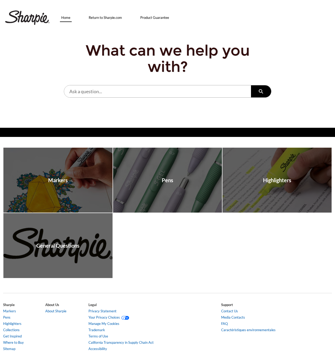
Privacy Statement (102, 311)
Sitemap (9, 349)
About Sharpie (55, 311)
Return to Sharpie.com (105, 17)
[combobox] (157, 91)
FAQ (224, 323)
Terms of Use (98, 336)
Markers (9, 311)
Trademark (96, 330)
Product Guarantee (154, 17)
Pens (6, 317)
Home (65, 17)
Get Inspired (12, 336)
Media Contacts (233, 317)
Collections (11, 330)
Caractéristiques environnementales (248, 330)
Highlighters (12, 323)
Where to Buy (13, 342)
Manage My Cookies (103, 323)
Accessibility (97, 349)
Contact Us (229, 311)
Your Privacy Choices (104, 317)
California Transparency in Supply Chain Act (121, 342)
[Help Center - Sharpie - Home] (27, 17)
